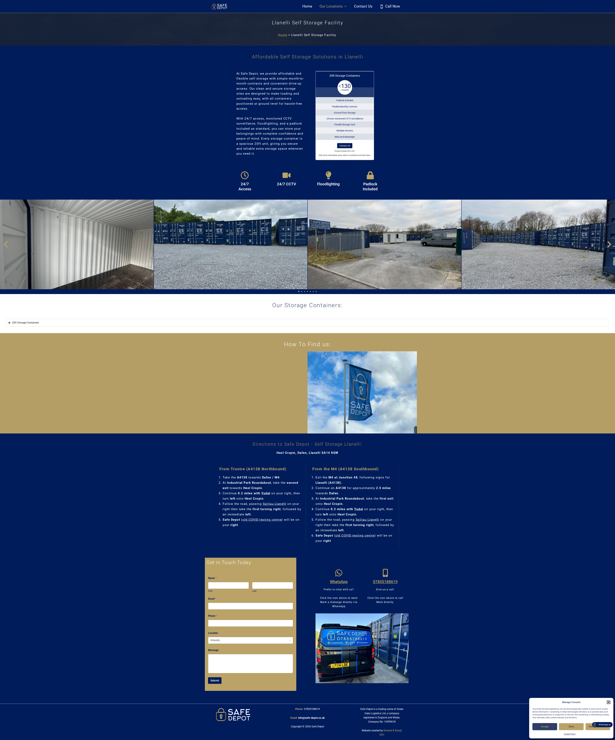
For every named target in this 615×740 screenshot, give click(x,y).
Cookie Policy (570, 734)
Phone (212, 615)
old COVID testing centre (262, 520)
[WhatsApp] (339, 573)
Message (213, 650)
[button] (608, 702)
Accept (545, 726)
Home (307, 6)
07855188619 (385, 581)
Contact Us (363, 6)
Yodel (265, 493)
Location (213, 633)
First (210, 591)
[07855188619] (385, 573)
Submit (214, 680)
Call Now (392, 6)
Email (212, 598)
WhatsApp (339, 581)
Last (254, 591)
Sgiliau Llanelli (274, 504)
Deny (571, 726)
